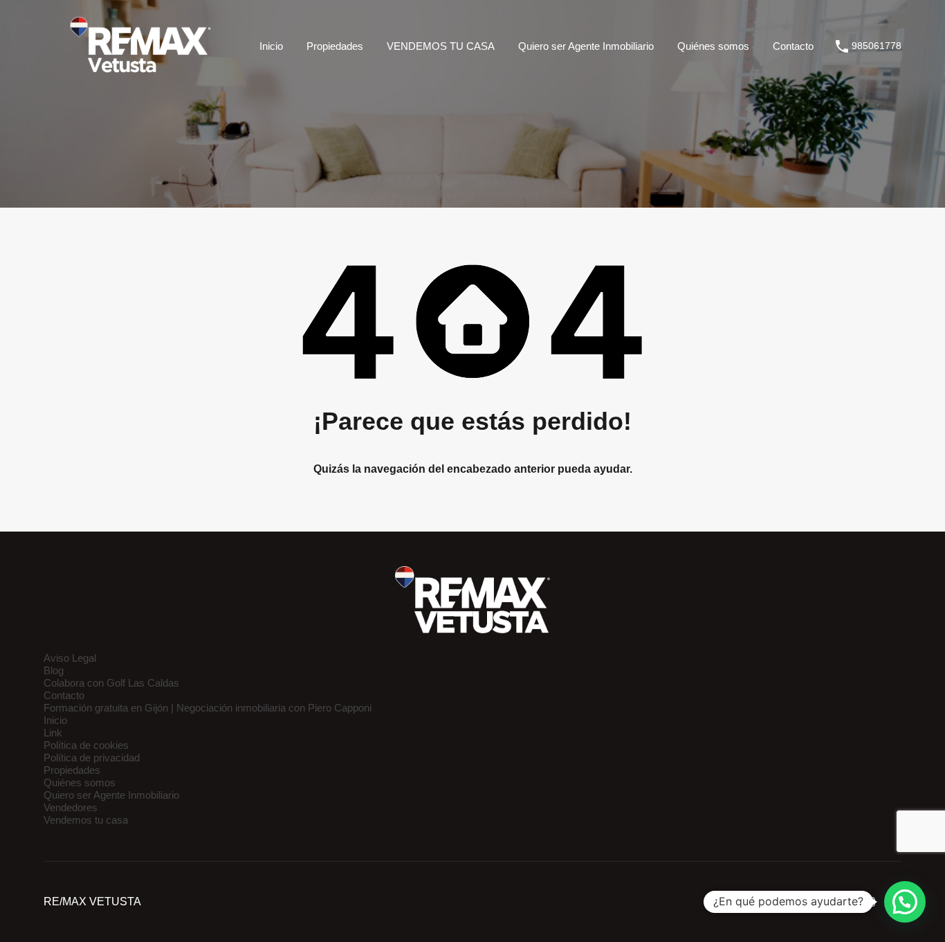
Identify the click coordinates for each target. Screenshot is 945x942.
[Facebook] (844, 901)
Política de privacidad (92, 757)
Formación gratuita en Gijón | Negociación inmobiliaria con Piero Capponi (207, 708)
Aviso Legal (70, 658)
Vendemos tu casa (86, 820)
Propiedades (334, 46)
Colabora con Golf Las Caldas (111, 683)
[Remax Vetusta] (140, 72)
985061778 (876, 45)
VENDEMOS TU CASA (441, 46)
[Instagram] (870, 901)
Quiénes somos (713, 46)
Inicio (271, 46)
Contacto (793, 46)
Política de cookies (86, 745)
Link (53, 733)
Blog (54, 670)
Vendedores (71, 807)
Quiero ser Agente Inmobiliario (586, 46)
